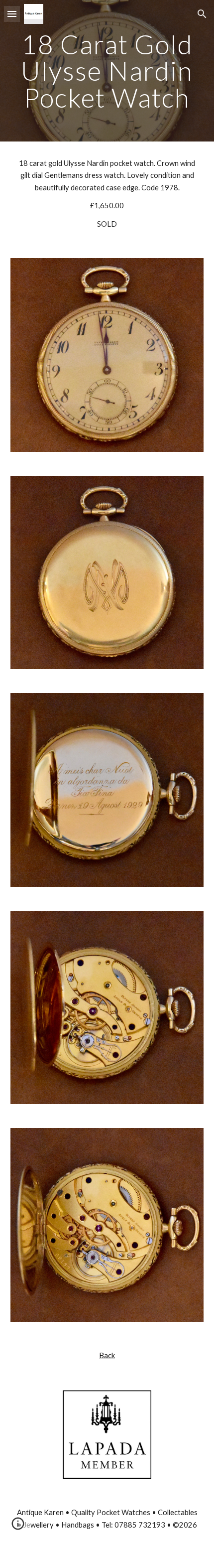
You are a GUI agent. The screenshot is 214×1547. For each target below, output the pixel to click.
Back (107, 1355)
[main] (107, 71)
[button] (12, 13)
